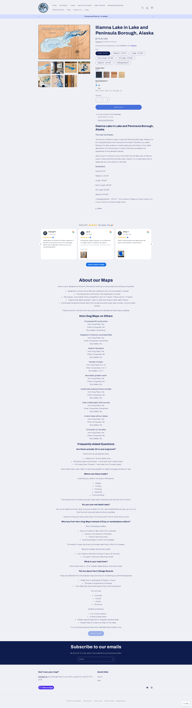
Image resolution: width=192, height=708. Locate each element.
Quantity (98, 95)
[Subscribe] (112, 659)
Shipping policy (121, 700)
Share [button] (100, 208)
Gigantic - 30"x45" (104, 63)
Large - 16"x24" (137, 53)
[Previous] (40, 244)
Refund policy (87, 700)
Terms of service (109, 700)
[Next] (151, 244)
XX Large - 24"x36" (126, 58)
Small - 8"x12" (103, 53)
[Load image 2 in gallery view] (58, 68)
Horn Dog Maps (76, 700)
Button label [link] (96, 633)
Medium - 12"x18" (119, 53)
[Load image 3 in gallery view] (71, 68)
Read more (83, 249)
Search (99, 677)
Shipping (98, 41)
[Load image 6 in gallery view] (58, 81)
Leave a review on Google (96, 264)
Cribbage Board (123, 63)
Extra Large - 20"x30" (106, 58)
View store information (106, 120)
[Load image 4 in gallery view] (84, 68)
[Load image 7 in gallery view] (71, 81)
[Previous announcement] (39, 16)
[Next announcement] (153, 16)
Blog (99, 680)
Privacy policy (98, 700)
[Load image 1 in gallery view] (44, 68)
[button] (64, 5)
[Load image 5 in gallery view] (44, 81)
